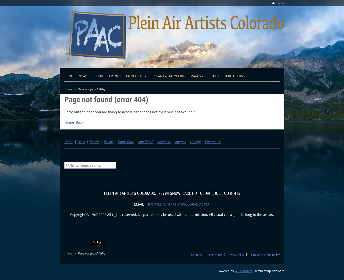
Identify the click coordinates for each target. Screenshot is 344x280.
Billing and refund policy (264, 255)
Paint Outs (126, 141)
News (81, 141)
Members (164, 141)
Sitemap (196, 255)
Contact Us (213, 141)
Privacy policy (235, 255)
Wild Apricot (244, 271)
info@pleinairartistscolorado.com (177, 204)
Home (68, 89)
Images (180, 141)
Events (108, 141)
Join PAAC (145, 141)
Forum (94, 141)
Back (79, 122)
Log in (280, 3)
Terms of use (214, 255)
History (195, 141)
